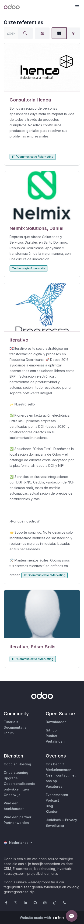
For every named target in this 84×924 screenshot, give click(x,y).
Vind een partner (17, 817)
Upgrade (11, 778)
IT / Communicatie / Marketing (32, 156)
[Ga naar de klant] (42, 67)
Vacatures (54, 786)
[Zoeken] (25, 33)
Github (51, 730)
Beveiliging (55, 825)
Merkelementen (58, 770)
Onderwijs (12, 795)
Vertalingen (55, 741)
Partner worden (16, 823)
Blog (49, 806)
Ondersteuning (16, 772)
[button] (77, 7)
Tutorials (11, 722)
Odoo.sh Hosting (17, 764)
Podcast (52, 800)
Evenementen (57, 795)
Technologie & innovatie (29, 268)
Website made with (36, 918)
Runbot (51, 736)
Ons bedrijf (55, 764)
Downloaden (56, 722)
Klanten (52, 811)
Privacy (71, 820)
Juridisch (53, 820)
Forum (9, 733)
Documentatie (15, 727)
